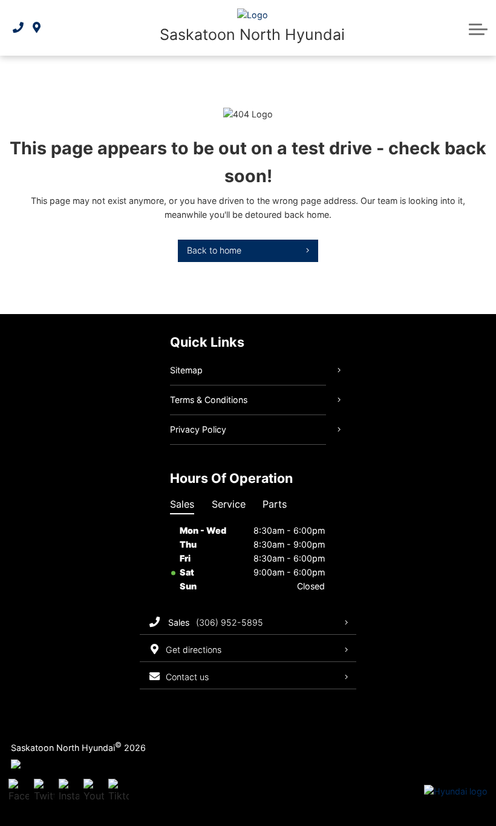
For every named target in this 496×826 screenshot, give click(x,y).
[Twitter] (44, 791)
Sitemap (186, 370)
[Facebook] (18, 791)
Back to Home (214, 250)
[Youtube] (93, 791)
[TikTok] (118, 791)
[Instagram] (69, 791)
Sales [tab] (182, 504)
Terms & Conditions (208, 400)
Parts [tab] (275, 504)
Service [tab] (229, 504)
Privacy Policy (198, 429)
